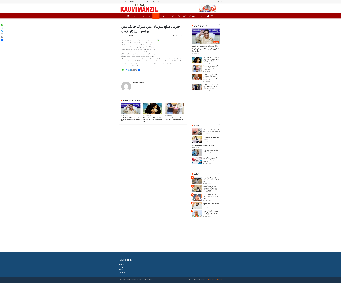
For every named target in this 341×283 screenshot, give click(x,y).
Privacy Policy (146, 2)
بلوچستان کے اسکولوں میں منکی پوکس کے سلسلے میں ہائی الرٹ (210, 159)
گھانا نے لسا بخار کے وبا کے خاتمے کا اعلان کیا (203, 145)
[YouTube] (221, 1)
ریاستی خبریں (145, 16)
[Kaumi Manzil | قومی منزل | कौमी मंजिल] (170, 8)
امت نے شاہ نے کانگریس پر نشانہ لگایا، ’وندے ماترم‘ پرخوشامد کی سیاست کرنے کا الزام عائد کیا (211, 77)
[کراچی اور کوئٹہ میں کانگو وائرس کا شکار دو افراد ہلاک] (197, 131)
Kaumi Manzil (138, 82)
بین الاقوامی (165, 16)
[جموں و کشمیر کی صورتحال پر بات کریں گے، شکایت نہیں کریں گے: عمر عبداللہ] (197, 87)
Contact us (161, 2)
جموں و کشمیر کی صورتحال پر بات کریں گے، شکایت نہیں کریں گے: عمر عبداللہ (211, 86)
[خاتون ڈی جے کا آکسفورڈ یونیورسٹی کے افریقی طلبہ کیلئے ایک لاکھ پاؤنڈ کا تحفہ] (197, 188)
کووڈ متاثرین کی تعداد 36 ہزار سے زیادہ (211, 138)
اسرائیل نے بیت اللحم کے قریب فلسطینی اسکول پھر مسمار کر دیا (211, 179)
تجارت (173, 16)
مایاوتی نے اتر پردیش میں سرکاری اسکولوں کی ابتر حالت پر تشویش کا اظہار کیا (130, 119)
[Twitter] (218, 1)
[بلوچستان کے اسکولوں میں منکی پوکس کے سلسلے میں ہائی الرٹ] (197, 160)
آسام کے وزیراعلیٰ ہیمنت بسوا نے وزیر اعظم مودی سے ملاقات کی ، (174, 118)
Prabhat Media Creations (215, 280)
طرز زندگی (192, 16)
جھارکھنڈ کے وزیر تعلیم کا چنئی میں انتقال (211, 204)
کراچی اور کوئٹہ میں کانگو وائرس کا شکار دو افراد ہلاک (211, 130)
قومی (155, 16)
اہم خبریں (135, 16)
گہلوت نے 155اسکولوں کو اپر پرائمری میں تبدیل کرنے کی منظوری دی (210, 212)
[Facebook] (215, 1)
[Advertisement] (206, 108)
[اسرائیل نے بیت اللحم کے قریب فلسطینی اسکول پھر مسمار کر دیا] (197, 180)
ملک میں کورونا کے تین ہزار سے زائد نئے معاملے (210, 151)
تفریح (184, 16)
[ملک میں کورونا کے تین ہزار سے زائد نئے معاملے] (197, 152)
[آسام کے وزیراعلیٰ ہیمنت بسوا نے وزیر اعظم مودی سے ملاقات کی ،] (174, 108)
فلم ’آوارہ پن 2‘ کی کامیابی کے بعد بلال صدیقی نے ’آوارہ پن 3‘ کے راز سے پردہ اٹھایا (152, 119)
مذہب (202, 16)
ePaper (154, 2)
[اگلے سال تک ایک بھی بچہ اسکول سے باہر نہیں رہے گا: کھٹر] (197, 197)
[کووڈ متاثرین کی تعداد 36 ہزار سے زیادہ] (197, 139)
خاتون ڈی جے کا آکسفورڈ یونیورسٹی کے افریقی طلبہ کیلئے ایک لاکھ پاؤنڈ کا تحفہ (210, 188)
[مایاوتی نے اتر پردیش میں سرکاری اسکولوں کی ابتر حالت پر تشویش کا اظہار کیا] (130, 108)
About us (138, 2)
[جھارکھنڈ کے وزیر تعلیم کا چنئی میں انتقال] (197, 205)
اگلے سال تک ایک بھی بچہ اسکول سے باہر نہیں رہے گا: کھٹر (210, 196)
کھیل (179, 16)
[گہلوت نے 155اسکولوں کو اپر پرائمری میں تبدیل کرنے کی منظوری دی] (197, 213)
